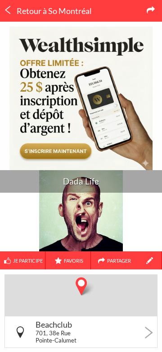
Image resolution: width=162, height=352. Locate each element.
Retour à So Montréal (53, 11)
